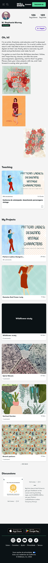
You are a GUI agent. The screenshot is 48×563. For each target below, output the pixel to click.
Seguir (42, 28)
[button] (3, 4)
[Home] (21, 4)
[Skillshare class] (23, 183)
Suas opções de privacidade (22, 552)
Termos (40, 545)
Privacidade (31, 545)
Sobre (8, 545)
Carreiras (15, 545)
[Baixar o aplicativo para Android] (32, 531)
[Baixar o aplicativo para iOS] (15, 531)
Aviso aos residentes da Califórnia (24, 554)
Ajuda (23, 545)
